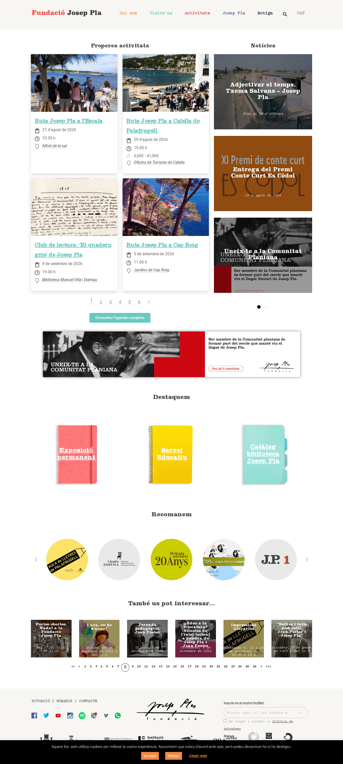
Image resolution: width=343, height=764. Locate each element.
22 (225, 666)
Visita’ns (161, 13)
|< (73, 666)
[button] (35, 559)
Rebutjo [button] (173, 756)
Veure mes (263, 91)
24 (240, 666)
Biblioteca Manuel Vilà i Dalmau (69, 280)
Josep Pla (233, 13)
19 (204, 666)
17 (189, 666)
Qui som (128, 13)
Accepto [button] (150, 756)
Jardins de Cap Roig (151, 270)
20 (211, 666)
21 (218, 666)
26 (254, 666)
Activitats (197, 13)
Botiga (265, 13)
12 (153, 666)
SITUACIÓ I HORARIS (52, 701)
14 (168, 666)
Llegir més (198, 755)
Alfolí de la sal (54, 146)
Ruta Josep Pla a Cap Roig (162, 245)
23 (233, 666)
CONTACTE (88, 701)
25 (247, 666)
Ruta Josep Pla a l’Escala (69, 121)
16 (182, 666)
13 (160, 666)
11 (146, 666)
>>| (268, 666)
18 (197, 666)
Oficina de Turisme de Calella (159, 162)
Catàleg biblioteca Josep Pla (263, 454)
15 (175, 666)
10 (139, 666)
